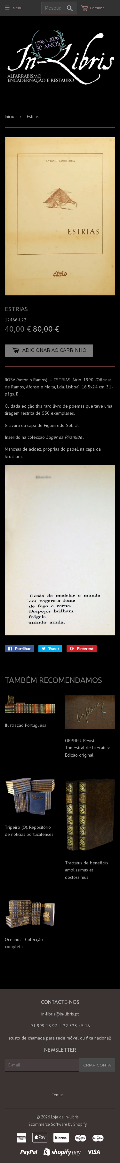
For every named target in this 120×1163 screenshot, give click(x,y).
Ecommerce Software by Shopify (57, 1124)
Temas (58, 1095)
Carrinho (97, 7)
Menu (17, 7)
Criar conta (97, 1065)
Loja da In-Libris (65, 1117)
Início (9, 116)
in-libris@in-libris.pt (60, 1014)
